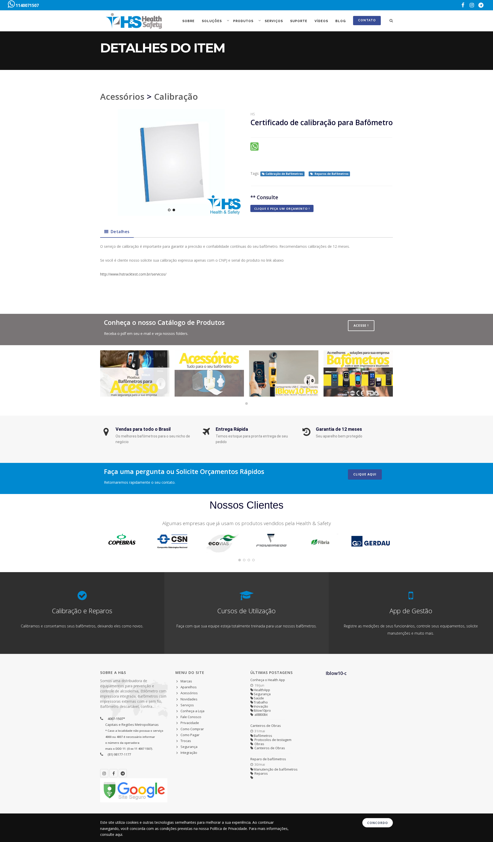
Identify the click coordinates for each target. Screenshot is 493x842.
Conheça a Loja (192, 711)
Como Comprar (192, 729)
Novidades (189, 699)
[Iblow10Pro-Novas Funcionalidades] (283, 373)
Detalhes (120, 231)
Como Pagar (190, 735)
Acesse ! (361, 325)
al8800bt (261, 714)
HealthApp (262, 690)
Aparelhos (189, 687)
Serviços (274, 21)
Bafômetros (263, 735)
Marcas (186, 681)
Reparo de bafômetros (268, 759)
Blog (340, 21)
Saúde (259, 698)
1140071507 (27, 5)
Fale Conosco (191, 717)
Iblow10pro (262, 710)
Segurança (189, 746)
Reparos (261, 773)
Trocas (186, 740)
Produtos (243, 21)
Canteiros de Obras (265, 725)
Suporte (298, 21)
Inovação (261, 706)
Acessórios (122, 96)
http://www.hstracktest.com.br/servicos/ (133, 274)
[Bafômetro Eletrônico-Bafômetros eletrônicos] (358, 373)
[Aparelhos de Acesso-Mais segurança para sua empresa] (134, 373)
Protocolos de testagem (272, 739)
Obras (259, 744)
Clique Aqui (364, 474)
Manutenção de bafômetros (276, 769)
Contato (367, 20)
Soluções (212, 21)
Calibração (176, 96)
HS (252, 114)
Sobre (188, 21)
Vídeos (321, 21)
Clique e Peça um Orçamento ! (282, 208)
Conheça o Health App (267, 680)
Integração (189, 752)
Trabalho (261, 702)
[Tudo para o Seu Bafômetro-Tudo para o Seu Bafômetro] (209, 373)
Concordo (377, 823)
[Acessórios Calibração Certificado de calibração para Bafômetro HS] (171, 162)
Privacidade (190, 722)
